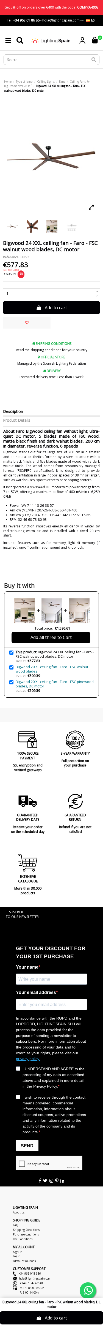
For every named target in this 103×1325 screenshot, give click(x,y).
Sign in (17, 1252)
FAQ (15, 1225)
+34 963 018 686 (29, 1273)
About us (18, 1212)
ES (92, 20)
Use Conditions (22, 1239)
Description (13, 411)
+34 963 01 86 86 (26, 20)
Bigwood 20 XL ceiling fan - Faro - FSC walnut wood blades (52, 669)
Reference (11, 257)
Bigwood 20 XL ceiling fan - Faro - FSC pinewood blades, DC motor (55, 684)
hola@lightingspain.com (35, 1278)
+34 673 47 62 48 (31, 1283)
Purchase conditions (26, 1234)
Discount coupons (24, 1261)
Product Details (16, 420)
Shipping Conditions (26, 1230)
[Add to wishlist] (27, 323)
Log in (17, 1256)
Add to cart (56, 308)
